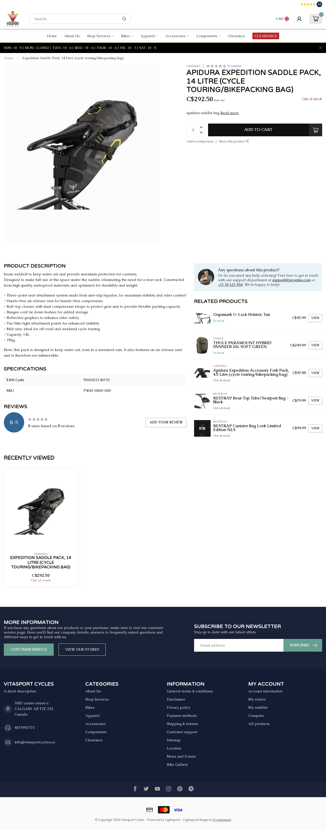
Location (174, 748)
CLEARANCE (265, 36)
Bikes (125, 36)
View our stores (82, 649)
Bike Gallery (177, 764)
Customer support (182, 732)
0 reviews (234, 66)
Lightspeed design (195, 820)
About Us (72, 36)
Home (52, 36)
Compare (256, 715)
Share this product (232, 141)
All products (259, 723)
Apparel (148, 36)
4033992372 (25, 727)
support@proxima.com (291, 280)
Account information (265, 691)
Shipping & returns (182, 723)
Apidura (193, 65)
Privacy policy (178, 707)
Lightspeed (172, 820)
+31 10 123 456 (230, 284)
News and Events (181, 756)
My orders (257, 699)
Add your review (166, 422)
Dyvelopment (222, 820)
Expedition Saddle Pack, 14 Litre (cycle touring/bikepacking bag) (73, 58)
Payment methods (182, 715)
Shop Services (99, 36)
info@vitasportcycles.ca (35, 742)
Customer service (28, 649)
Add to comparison (199, 141)
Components (206, 36)
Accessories (175, 36)
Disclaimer (176, 699)
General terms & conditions (190, 691)
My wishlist (258, 707)
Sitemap (174, 740)
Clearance (236, 36)
